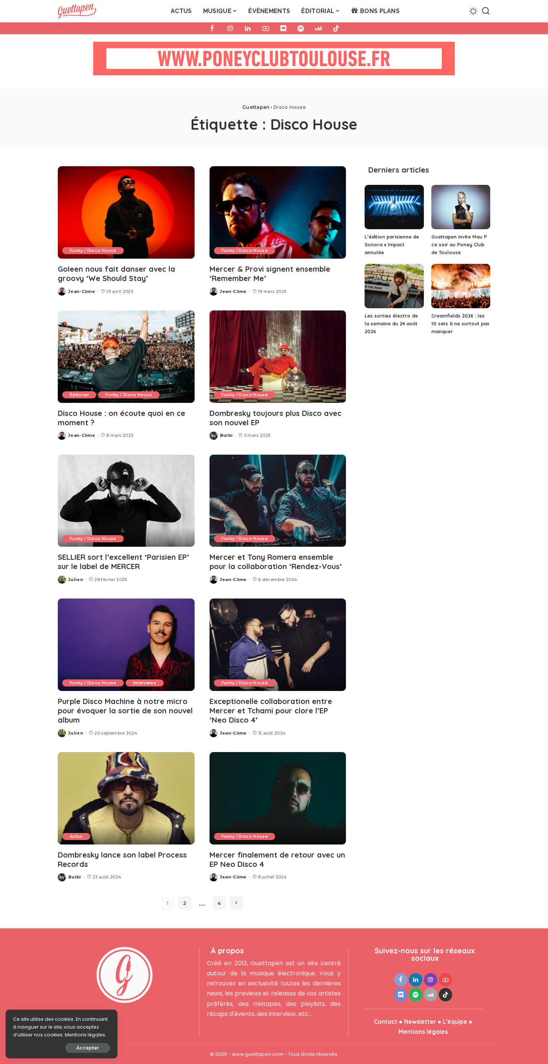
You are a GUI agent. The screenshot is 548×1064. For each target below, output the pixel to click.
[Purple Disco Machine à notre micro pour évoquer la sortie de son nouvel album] (126, 645)
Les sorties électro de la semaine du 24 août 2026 (391, 323)
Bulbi (226, 435)
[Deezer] (318, 28)
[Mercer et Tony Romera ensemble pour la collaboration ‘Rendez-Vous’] (278, 501)
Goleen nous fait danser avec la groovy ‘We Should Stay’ (116, 273)
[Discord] (283, 28)
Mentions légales (423, 1031)
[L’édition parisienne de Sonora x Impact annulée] (394, 207)
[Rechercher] (485, 11)
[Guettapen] (77, 11)
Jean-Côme (81, 291)
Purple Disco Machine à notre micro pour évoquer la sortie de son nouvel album (125, 710)
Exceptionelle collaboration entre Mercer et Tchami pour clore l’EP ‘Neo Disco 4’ (271, 710)
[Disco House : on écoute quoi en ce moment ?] (126, 356)
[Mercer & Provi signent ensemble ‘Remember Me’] (278, 212)
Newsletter (420, 1021)
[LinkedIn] (248, 28)
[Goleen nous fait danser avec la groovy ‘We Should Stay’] (126, 212)
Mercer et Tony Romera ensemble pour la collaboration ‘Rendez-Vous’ (276, 561)
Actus (76, 836)
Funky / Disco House (93, 250)
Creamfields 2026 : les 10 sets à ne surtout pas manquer (460, 323)
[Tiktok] (336, 28)
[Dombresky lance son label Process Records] (126, 798)
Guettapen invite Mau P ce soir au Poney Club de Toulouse (459, 244)
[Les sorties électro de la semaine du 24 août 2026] (394, 286)
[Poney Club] (274, 61)
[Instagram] (230, 28)
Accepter (87, 1048)
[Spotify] (300, 28)
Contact (385, 1021)
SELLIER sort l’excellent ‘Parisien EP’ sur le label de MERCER (123, 561)
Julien (75, 579)
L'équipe (455, 1021)
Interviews (144, 682)
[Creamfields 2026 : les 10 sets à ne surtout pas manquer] (460, 286)
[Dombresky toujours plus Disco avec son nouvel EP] (278, 356)
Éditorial (79, 394)
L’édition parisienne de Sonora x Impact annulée (392, 244)
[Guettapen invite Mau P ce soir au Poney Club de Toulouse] (460, 207)
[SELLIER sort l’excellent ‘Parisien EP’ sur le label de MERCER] (126, 501)
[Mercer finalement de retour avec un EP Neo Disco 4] (278, 798)
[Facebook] (212, 28)
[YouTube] (266, 28)
